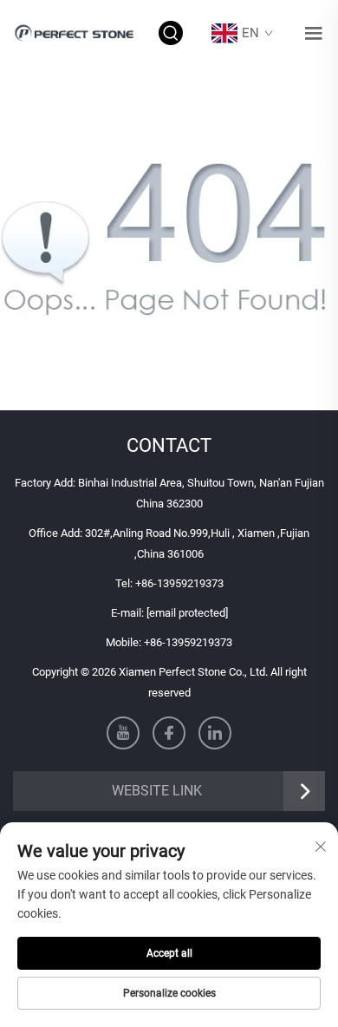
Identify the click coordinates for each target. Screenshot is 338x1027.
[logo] (75, 32)
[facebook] (169, 732)
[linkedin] (214, 732)
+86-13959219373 (179, 583)
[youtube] (123, 732)
